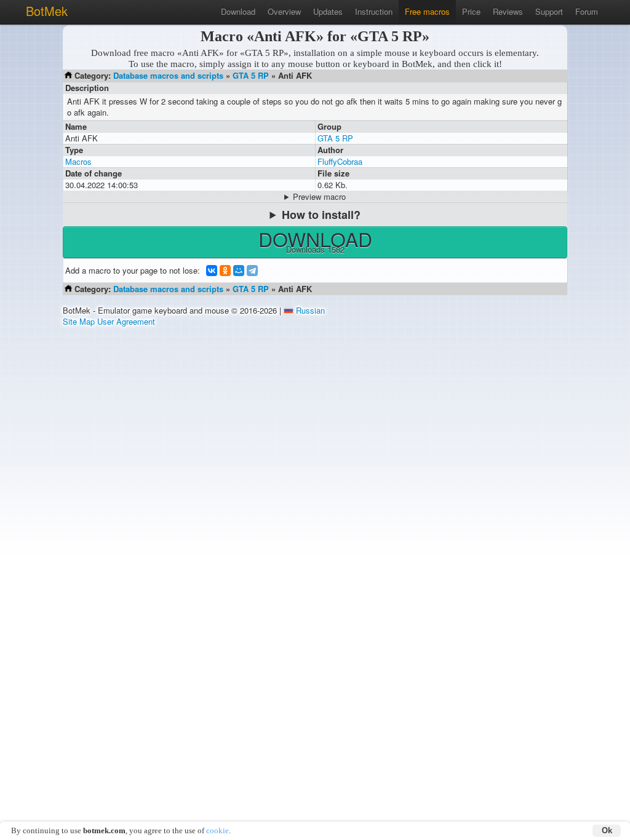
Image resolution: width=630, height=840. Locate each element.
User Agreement (126, 321)
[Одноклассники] (225, 270)
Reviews (508, 11)
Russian (310, 310)
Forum (586, 11)
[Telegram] (252, 270)
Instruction (374, 11)
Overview (284, 11)
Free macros (427, 11)
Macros (78, 161)
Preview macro (319, 196)
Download (238, 11)
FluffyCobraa (339, 161)
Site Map (79, 321)
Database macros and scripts (168, 75)
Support (549, 11)
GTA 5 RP (251, 75)
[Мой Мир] (238, 270)
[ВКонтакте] (211, 270)
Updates (328, 11)
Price (471, 11)
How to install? (321, 215)
